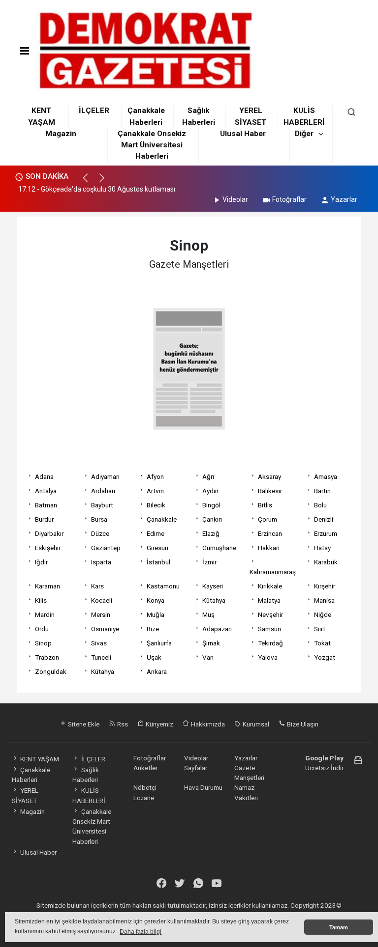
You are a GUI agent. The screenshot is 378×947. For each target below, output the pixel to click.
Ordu (42, 629)
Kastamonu (163, 586)
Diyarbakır (49, 533)
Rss (122, 724)
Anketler (145, 768)
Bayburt (102, 505)
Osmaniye (105, 629)
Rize (153, 629)
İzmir (209, 562)
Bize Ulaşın (301, 724)
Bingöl (211, 505)
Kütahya (213, 600)
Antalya (46, 491)
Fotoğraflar (289, 199)
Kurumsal (255, 724)
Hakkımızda (207, 724)
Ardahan (103, 491)
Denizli (323, 519)
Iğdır (41, 562)
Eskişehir (48, 548)
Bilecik (156, 505)
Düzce (100, 533)
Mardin (45, 614)
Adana (44, 476)
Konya (155, 600)
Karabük (326, 562)
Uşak (154, 657)
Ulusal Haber (243, 133)
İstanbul (158, 562)
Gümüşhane (219, 548)
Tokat (322, 643)
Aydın (210, 491)
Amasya (325, 476)
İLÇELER (94, 110)
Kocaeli (101, 600)
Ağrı (208, 476)
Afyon (155, 476)
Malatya (269, 600)
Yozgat (324, 657)
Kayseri (212, 586)
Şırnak (211, 643)
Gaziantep (106, 548)
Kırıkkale (270, 586)
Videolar (235, 199)
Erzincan (270, 533)
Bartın (322, 491)
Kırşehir (324, 586)
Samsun (269, 629)
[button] (89, 182)
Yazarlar (344, 199)
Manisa (324, 600)
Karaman (47, 586)
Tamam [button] (338, 927)
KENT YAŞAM (39, 759)
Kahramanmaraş (273, 572)
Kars (97, 586)
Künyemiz (158, 724)
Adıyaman (105, 476)
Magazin (60, 133)
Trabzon (47, 657)
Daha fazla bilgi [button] (140, 931)
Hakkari (269, 548)
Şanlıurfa (159, 643)
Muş (208, 614)
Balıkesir (270, 491)
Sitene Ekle (82, 724)
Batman (46, 505)
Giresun (157, 548)
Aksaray (269, 476)
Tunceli (101, 657)
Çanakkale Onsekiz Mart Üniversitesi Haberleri (152, 145)
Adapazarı (217, 629)
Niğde (322, 614)
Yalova (268, 657)
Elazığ (211, 533)
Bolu (320, 505)
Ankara (157, 671)
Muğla (155, 614)
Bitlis (265, 505)
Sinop (43, 643)
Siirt (319, 629)
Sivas (99, 643)
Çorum (267, 519)
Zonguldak (50, 671)
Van (208, 657)
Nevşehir (270, 614)
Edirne (155, 533)
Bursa (99, 519)
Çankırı (212, 519)
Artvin (155, 491)
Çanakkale (162, 519)
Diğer (304, 133)
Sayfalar (195, 768)
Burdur (44, 519)
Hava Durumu (203, 787)
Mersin (100, 614)
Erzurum (325, 533)
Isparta (101, 562)
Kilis (41, 600)
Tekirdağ (270, 643)
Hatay (322, 548)
